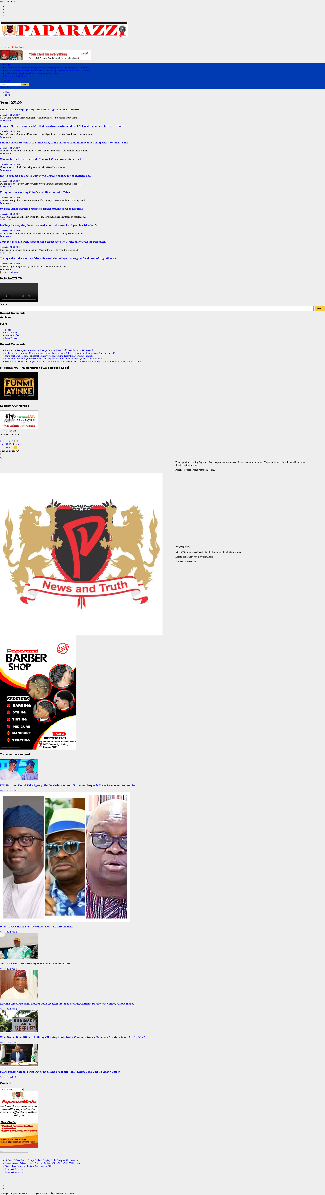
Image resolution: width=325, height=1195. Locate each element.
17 (1, 447)
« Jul (2, 457)
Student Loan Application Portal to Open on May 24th (31, 73)
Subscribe (5, 87)
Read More (5, 120)
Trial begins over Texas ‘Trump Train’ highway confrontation (63, 355)
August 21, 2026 (7, 790)
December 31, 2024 (9, 114)
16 (18, 444)
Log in (8, 329)
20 (10, 447)
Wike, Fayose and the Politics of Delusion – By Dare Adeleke (36, 926)
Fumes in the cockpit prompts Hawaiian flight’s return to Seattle (39, 109)
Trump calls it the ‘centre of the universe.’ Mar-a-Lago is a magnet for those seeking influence (58, 258)
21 (13, 447)
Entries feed (11, 332)
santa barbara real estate (17, 355)
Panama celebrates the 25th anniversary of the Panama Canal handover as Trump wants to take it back (64, 142)
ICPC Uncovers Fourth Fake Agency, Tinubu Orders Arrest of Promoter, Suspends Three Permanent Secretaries (67, 785)
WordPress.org (12, 338)
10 (1, 444)
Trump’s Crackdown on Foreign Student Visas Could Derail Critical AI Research (55, 350)
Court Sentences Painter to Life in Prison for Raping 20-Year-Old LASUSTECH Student (47, 70)
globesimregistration (15, 353)
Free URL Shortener (15, 361)
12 (7, 444)
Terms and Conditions (15, 76)
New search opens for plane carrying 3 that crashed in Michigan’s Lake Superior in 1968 (72, 353)
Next (15, 272)
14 (13, 444)
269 (11, 272)
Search (3, 304)
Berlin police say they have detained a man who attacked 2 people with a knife (48, 225)
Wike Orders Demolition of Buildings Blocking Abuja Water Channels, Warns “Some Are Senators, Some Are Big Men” (72, 1037)
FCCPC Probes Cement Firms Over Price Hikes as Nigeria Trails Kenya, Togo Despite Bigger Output (60, 1071)
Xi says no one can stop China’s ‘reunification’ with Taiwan (36, 192)
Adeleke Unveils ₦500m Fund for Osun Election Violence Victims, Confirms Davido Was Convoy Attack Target (67, 1003)
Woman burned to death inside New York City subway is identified (40, 159)
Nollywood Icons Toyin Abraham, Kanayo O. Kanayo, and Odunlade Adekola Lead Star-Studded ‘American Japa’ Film (84, 361)
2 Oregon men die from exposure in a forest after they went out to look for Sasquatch (53, 241)
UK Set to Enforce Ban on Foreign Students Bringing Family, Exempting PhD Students (46, 67)
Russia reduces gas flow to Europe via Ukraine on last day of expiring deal (45, 175)
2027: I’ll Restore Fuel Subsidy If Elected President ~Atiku (35, 963)
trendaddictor (12, 358)
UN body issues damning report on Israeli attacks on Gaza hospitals (41, 208)
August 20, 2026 (8, 932)
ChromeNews (56, 1193)
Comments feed (12, 335)
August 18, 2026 (7, 1042)
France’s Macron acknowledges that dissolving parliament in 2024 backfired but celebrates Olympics (62, 125)
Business (9, 350)
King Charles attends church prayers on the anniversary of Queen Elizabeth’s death (62, 358)
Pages (8, 64)
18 (4, 447)
